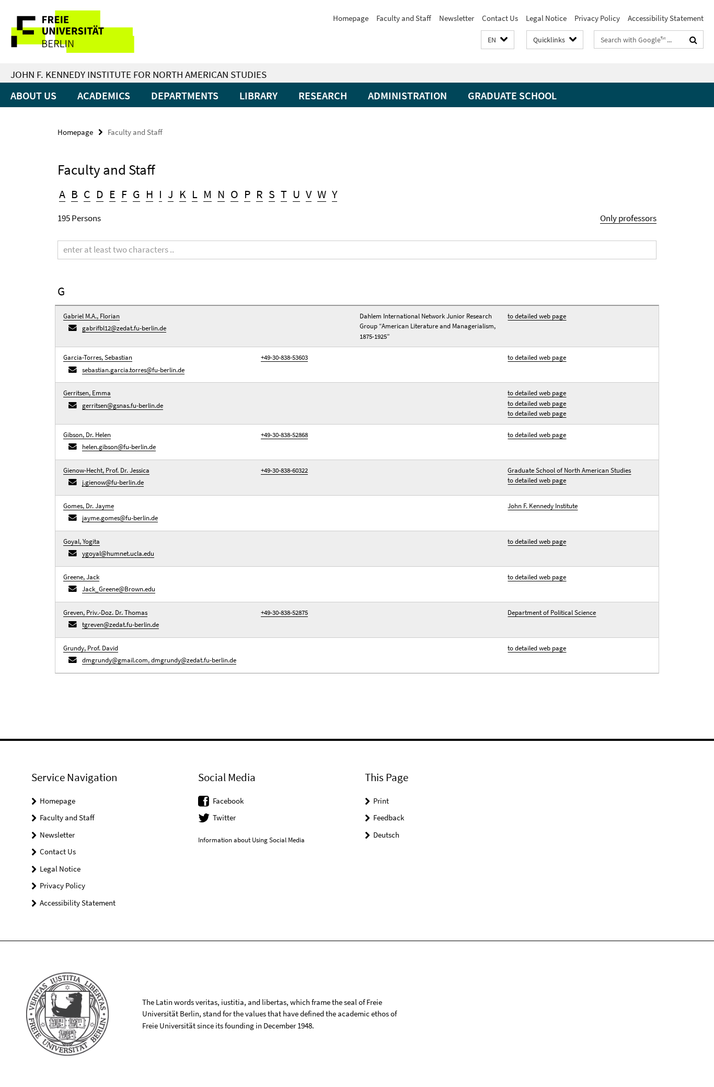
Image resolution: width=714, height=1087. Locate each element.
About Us (33, 95)
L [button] (195, 194)
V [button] (309, 194)
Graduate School (512, 95)
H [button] (149, 194)
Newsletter (456, 18)
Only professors (628, 218)
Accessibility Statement (666, 18)
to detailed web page (537, 316)
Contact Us (500, 18)
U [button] (296, 194)
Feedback (388, 817)
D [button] (99, 194)
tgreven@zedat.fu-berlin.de (120, 624)
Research (322, 95)
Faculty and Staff (403, 18)
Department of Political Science (552, 612)
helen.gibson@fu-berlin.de (119, 446)
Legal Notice (546, 18)
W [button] (321, 194)
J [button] (171, 194)
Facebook (228, 801)
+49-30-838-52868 (284, 434)
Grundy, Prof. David (90, 648)
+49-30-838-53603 (284, 357)
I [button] (160, 194)
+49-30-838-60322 (284, 470)
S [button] (272, 194)
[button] (497, 40)
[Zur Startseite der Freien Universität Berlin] (87, 31)
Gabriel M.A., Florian (91, 316)
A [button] (62, 194)
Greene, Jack (81, 577)
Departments (184, 95)
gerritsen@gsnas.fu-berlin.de (122, 405)
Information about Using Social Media (251, 840)
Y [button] (334, 194)
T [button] (284, 194)
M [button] (207, 194)
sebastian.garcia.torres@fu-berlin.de (133, 369)
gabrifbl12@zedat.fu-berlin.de (124, 328)
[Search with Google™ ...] (693, 39)
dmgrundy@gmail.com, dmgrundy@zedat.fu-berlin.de (159, 660)
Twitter (224, 817)
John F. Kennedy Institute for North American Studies (138, 74)
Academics (103, 95)
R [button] (259, 194)
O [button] (234, 194)
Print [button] (381, 801)
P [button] (247, 194)
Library (258, 95)
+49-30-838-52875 (284, 612)
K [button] (182, 194)
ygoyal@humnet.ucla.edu (118, 553)
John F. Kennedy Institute (543, 505)
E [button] (112, 194)
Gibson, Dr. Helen (87, 434)
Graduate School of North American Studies (569, 470)
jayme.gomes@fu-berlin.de (120, 517)
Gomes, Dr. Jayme (88, 505)
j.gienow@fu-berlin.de (113, 482)
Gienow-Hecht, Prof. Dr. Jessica (106, 470)
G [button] (136, 194)
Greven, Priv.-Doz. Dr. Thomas (105, 612)
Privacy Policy (597, 18)
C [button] (87, 194)
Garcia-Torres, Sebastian (97, 357)
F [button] (124, 194)
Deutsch (386, 835)
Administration (407, 95)
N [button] (221, 194)
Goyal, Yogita (81, 541)
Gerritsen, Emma (87, 392)
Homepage (350, 18)
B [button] (74, 194)
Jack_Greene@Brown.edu (118, 589)
